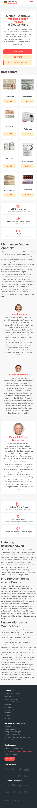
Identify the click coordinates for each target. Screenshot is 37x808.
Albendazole (9, 190)
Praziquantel (27, 161)
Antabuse (9, 158)
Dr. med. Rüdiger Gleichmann (18, 439)
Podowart (28, 129)
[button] (17, 62)
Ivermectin (9, 97)
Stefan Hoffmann (18, 374)
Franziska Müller (18, 314)
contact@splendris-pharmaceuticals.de (18, 751)
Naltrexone (27, 97)
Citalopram (27, 189)
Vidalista (9, 126)
